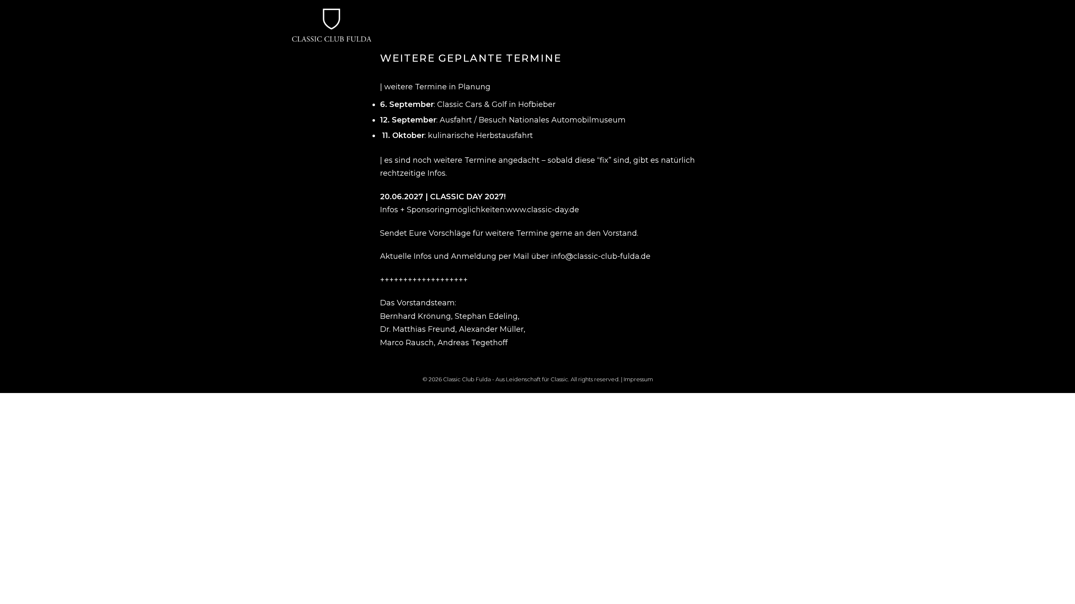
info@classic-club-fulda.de (600, 256)
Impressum (638, 379)
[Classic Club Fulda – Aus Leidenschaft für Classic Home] (332, 18)
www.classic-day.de (542, 209)
